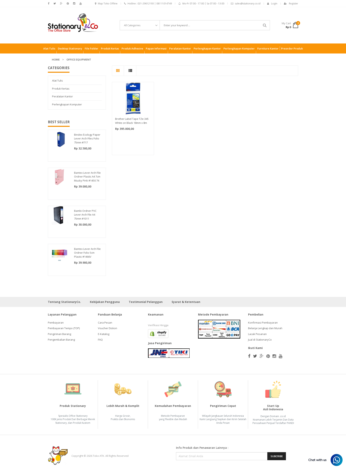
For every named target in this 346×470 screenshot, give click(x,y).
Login (274, 3)
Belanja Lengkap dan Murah (265, 328)
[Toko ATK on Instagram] (74, 3)
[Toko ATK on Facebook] (48, 3)
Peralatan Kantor (62, 96)
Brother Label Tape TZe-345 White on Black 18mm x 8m (132, 121)
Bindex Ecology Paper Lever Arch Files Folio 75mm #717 (87, 138)
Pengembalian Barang (61, 339)
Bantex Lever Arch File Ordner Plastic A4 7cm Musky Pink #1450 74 (87, 176)
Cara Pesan (105, 322)
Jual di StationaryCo (260, 339)
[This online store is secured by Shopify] (158, 333)
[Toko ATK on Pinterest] (68, 3)
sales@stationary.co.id (248, 3)
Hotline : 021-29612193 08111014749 (150, 3)
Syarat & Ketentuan (186, 302)
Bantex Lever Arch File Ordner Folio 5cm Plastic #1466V (87, 252)
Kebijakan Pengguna (105, 302)
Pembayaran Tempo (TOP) (64, 328)
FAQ (100, 339)
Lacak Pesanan (257, 334)
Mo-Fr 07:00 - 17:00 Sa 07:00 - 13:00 (203, 3)
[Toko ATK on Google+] (61, 3)
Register (293, 3)
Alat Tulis (57, 80)
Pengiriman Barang (59, 334)
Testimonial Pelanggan (146, 302)
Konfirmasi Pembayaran (263, 322)
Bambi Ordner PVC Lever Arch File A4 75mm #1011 (85, 214)
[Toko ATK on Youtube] (80, 3)
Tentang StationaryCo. (64, 302)
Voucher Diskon (107, 328)
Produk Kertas (60, 88)
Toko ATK (98, 456)
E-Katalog (103, 334)
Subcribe (277, 456)
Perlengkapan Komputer (67, 104)
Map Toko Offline (108, 3)
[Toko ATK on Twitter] (54, 3)
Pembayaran (56, 322)
